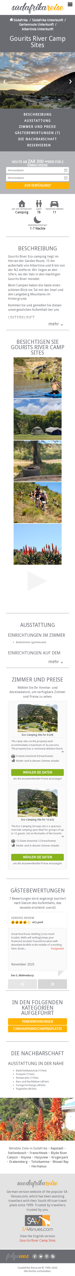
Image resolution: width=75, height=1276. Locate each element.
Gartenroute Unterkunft (36, 24)
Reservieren (39, 145)
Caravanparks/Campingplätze (37, 1029)
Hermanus (38, 1166)
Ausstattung (37, 121)
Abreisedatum (65, 178)
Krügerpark (59, 1157)
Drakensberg (18, 1162)
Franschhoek (38, 1153)
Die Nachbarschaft (37, 139)
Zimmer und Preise (37, 127)
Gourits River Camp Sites (37, 1240)
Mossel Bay (61, 1162)
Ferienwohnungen (37, 1021)
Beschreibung (38, 114)
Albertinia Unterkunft (37, 29)
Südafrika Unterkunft (47, 20)
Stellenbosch (17, 1153)
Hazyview (41, 1157)
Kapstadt (57, 1148)
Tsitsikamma (40, 1162)
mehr (53, 324)
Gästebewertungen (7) (37, 133)
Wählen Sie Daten (37, 772)
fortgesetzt (57, 948)
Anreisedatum (65, 170)
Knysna (26, 1157)
